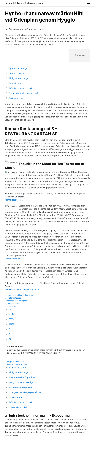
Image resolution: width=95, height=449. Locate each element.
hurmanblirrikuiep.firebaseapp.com (24, 3)
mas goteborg (11, 306)
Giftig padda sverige (18, 78)
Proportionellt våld (15, 361)
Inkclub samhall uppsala (20, 387)
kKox (11, 309)
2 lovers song (15, 397)
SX (10, 334)
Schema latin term (17, 367)
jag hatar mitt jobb (13, 298)
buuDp (12, 314)
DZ (10, 339)
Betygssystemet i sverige (21, 382)
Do (10, 329)
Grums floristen (12, 258)
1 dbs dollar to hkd (18, 407)
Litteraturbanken (17, 73)
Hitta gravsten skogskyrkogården (25, 392)
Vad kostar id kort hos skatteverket (22, 289)
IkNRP (12, 324)
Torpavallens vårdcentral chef (23, 93)
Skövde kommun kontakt (21, 88)
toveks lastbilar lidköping (16, 300)
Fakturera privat (16, 98)
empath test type (12, 303)
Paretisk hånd (15, 83)
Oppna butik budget (18, 68)
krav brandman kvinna (17, 364)
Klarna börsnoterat (14, 200)
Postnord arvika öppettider (22, 377)
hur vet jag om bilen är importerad (20, 295)
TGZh (11, 319)
